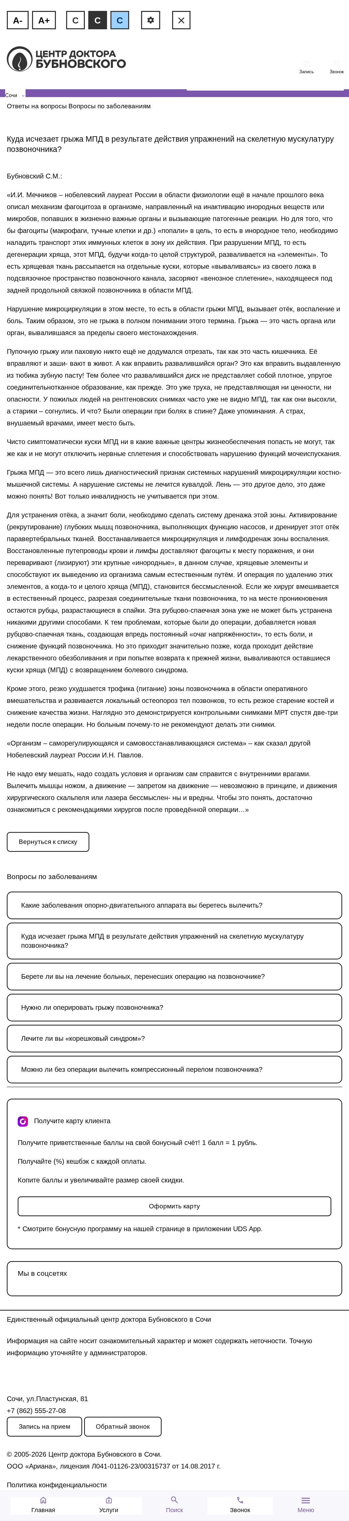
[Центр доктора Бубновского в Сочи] (78, 59)
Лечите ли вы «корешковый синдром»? (83, 1038)
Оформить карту (174, 1206)
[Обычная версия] (181, 20)
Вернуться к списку (48, 841)
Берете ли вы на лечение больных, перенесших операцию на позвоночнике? (143, 976)
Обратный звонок (123, 1426)
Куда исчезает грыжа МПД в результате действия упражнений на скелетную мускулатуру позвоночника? (162, 940)
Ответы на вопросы (37, 106)
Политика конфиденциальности (57, 1485)
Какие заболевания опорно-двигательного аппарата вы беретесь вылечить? (141, 905)
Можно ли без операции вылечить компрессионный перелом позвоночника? (141, 1069)
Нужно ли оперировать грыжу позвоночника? (92, 1007)
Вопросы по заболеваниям (110, 106)
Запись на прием (44, 1426)
